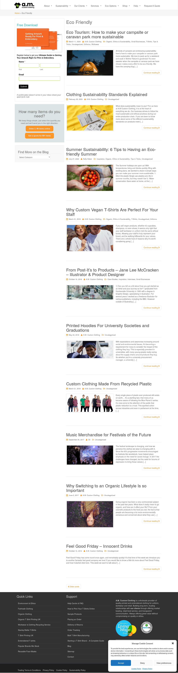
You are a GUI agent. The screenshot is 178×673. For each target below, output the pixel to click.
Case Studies (113, 279)
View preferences (163, 663)
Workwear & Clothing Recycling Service (34, 624)
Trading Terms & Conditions (29, 670)
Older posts (74, 586)
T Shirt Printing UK (25, 635)
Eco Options (110, 5)
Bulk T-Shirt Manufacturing (78, 635)
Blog (69, 646)
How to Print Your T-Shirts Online (81, 608)
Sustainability (62, 5)
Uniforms (87, 44)
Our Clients (79, 5)
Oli (89, 439)
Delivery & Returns (75, 624)
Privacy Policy (147, 668)
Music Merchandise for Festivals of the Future (108, 434)
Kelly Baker (87, 159)
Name (22, 61)
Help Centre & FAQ (75, 603)
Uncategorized (77, 44)
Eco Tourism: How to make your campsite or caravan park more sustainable (107, 34)
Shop (124, 5)
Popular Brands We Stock (28, 646)
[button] (172, 643)
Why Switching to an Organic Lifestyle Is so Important (106, 488)
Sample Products (74, 614)
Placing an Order (74, 619)
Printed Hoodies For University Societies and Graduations (107, 327)
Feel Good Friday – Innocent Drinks (99, 546)
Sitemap (70, 651)
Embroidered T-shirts (26, 640)
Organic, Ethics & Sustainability (118, 41)
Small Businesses (138, 41)
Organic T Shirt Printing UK (29, 619)
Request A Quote (152, 5)
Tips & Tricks (136, 159)
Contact (70, 656)
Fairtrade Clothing (25, 608)
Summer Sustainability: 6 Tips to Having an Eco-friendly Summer (111, 151)
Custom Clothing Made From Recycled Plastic (109, 384)
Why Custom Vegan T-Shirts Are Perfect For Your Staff (112, 211)
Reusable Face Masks (27, 651)
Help (136, 5)
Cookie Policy (136, 668)
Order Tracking (73, 630)
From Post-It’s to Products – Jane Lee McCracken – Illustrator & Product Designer (112, 272)
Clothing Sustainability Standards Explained (106, 94)
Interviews (131, 279)
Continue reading (151, 72)
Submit (23, 86)
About (47, 5)
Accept (121, 663)
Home (17, 13)
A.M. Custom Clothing (93, 41)
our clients (135, 608)
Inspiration (101, 159)
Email (21, 74)
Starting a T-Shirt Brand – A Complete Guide (85, 640)
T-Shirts (149, 41)
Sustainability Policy (77, 670)
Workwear (95, 44)
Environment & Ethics (27, 603)
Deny (142, 663)
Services (95, 5)
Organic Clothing (25, 614)
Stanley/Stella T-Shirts (27, 630)
